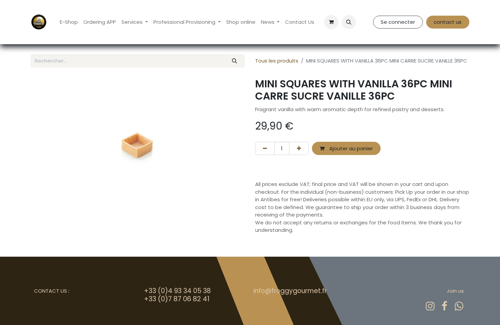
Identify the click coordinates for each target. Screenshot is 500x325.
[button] (349, 22)
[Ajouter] (299, 148)
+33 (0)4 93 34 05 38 (177, 290)
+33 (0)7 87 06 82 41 (177, 299)
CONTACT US (50, 290)
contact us (448, 21)
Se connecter (398, 21)
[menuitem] (69, 22)
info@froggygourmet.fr (290, 290)
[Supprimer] (264, 148)
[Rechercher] (234, 61)
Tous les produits (276, 60)
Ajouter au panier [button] (350, 148)
